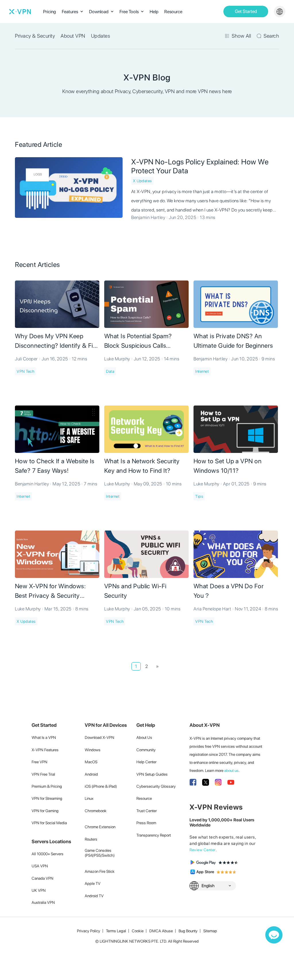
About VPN (73, 36)
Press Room (146, 823)
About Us (144, 737)
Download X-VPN (99, 737)
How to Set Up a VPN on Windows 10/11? (228, 465)
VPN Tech (25, 371)
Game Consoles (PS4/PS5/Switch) (100, 853)
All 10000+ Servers (47, 854)
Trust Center (146, 810)
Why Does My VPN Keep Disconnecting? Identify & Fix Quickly (55, 341)
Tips (199, 496)
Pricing (49, 11)
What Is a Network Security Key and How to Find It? (142, 465)
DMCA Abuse (161, 931)
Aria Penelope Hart (212, 609)
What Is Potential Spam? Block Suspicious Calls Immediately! (138, 341)
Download (99, 11)
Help (154, 11)
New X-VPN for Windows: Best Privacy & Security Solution (50, 591)
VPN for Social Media (49, 823)
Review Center (202, 850)
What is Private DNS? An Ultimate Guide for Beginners (233, 340)
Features (70, 11)
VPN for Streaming (47, 798)
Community (146, 750)
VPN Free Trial (43, 774)
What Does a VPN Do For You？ (229, 590)
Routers (91, 839)
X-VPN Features (45, 750)
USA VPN (40, 866)
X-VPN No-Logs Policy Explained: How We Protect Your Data (199, 166)
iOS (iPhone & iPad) (101, 786)
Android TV (94, 895)
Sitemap (210, 931)
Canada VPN (42, 878)
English (208, 885)
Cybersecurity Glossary (156, 786)
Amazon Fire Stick (100, 871)
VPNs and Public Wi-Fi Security (135, 590)
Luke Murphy (117, 359)
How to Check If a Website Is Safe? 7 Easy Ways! (54, 465)
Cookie (138, 931)
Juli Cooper (26, 359)
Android (91, 774)
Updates (100, 36)
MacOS (91, 762)
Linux (89, 798)
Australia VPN (43, 902)
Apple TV (92, 883)
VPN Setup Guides (152, 774)
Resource (173, 11)
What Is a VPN (44, 737)
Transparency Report (153, 835)
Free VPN (39, 762)
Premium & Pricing (47, 786)
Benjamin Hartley (148, 217)
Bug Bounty (188, 931)
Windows (92, 750)
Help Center (146, 762)
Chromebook (96, 810)
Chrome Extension (100, 827)
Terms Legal (116, 931)
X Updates (142, 180)
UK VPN (39, 890)
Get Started (246, 11)
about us (231, 770)
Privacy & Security (35, 36)
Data (110, 371)
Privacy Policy (88, 931)
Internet (202, 371)
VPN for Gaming (45, 810)
